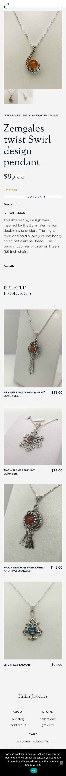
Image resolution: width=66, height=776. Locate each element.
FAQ (47, 741)
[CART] (6, 6)
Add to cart (35, 197)
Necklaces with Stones (41, 115)
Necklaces (13, 115)
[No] (61, 763)
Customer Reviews (30, 741)
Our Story (18, 719)
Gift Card (48, 725)
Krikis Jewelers (33, 696)
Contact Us (18, 725)
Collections (48, 719)
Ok (34, 770)
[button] (59, 7)
